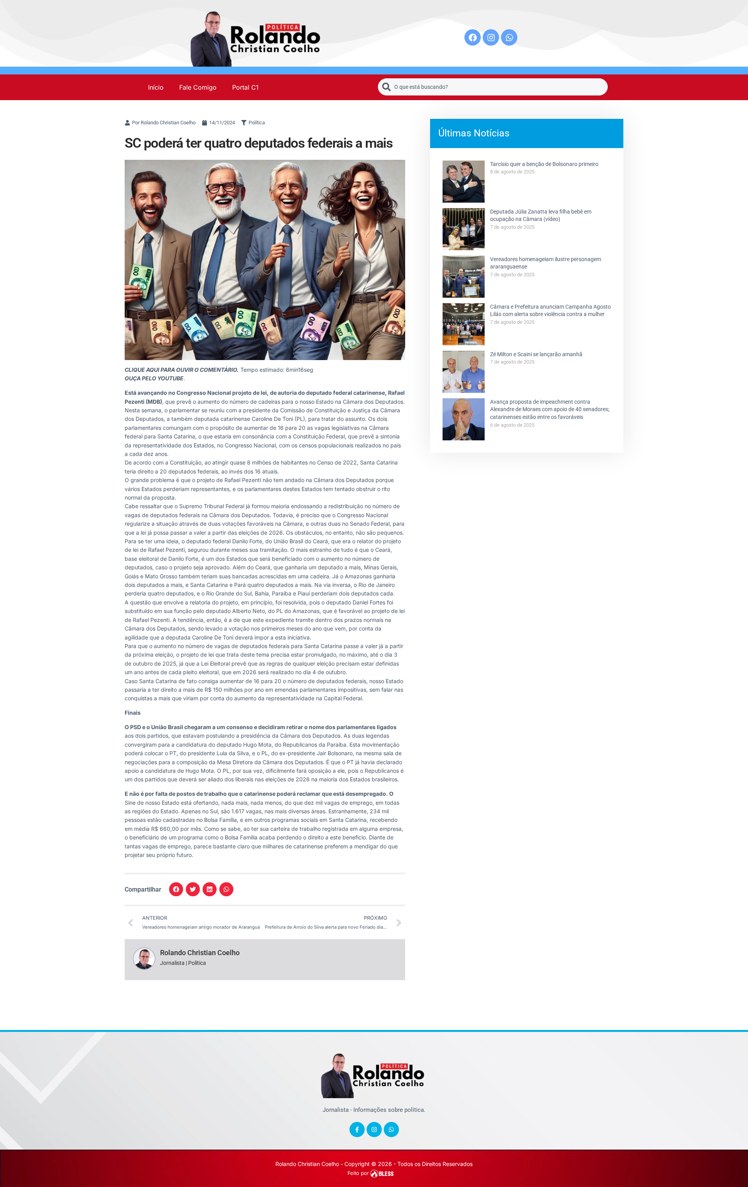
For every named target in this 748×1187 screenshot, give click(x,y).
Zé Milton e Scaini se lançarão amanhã (536, 354)
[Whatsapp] (509, 37)
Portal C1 (245, 87)
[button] (176, 889)
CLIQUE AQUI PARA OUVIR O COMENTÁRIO (181, 369)
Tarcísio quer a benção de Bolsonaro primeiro (544, 164)
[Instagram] (491, 37)
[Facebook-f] (357, 1129)
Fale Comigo (198, 87)
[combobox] (493, 86)
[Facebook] (472, 37)
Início (156, 87)
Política (257, 122)
